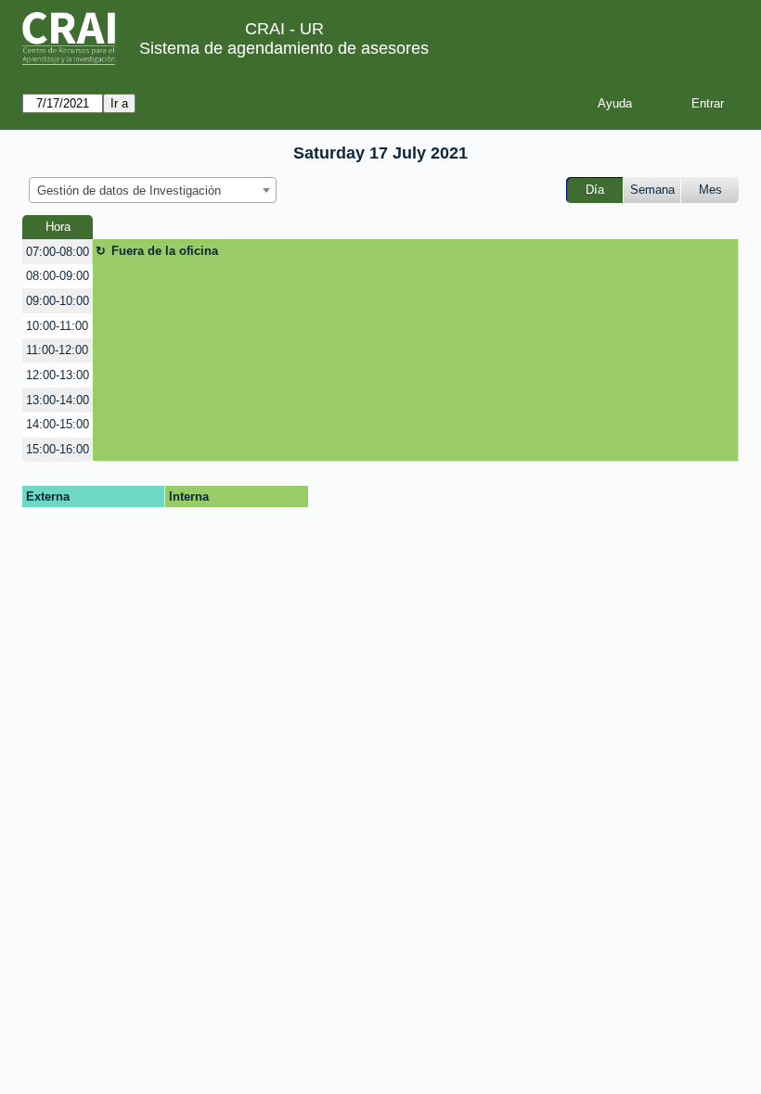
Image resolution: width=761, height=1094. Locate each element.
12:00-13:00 (57, 375)
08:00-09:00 (57, 276)
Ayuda (615, 103)
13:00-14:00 (57, 400)
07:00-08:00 (57, 252)
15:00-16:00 (57, 449)
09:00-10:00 (57, 301)
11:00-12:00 (57, 350)
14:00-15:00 (57, 424)
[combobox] (153, 190)
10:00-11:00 (57, 326)
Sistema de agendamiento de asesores (284, 48)
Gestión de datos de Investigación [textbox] (129, 190)
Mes (710, 190)
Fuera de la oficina (164, 251)
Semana (652, 190)
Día (595, 190)
